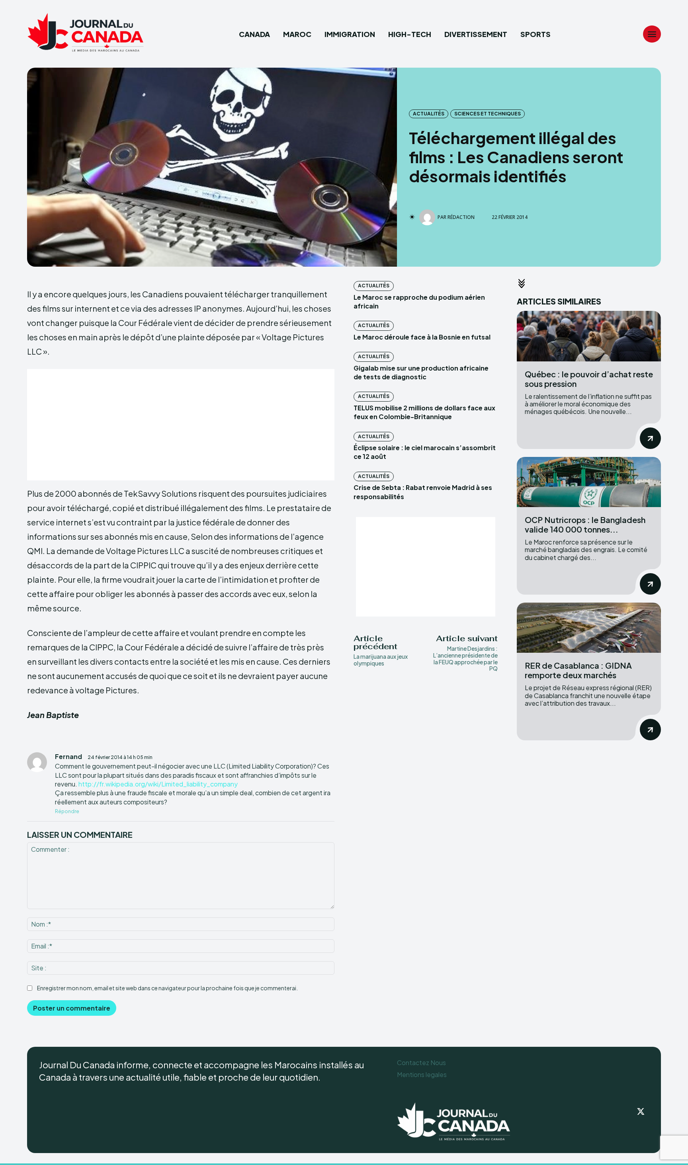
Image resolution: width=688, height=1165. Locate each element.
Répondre (67, 811)
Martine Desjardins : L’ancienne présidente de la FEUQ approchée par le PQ (465, 658)
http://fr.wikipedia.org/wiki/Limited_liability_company (158, 784)
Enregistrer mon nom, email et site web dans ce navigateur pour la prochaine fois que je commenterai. (167, 987)
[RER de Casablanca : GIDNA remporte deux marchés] (589, 628)
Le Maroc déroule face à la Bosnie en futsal (422, 337)
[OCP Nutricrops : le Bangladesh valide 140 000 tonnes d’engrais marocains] (589, 482)
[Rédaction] (428, 217)
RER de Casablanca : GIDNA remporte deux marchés (578, 670)
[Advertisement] (180, 424)
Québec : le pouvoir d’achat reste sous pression (589, 378)
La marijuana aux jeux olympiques (381, 660)
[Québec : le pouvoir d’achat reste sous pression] (589, 336)
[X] (641, 1112)
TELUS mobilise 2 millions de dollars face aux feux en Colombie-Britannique (424, 412)
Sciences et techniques (487, 114)
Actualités (428, 114)
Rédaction (461, 217)
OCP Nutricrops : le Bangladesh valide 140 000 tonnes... (585, 524)
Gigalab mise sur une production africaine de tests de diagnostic (421, 372)
